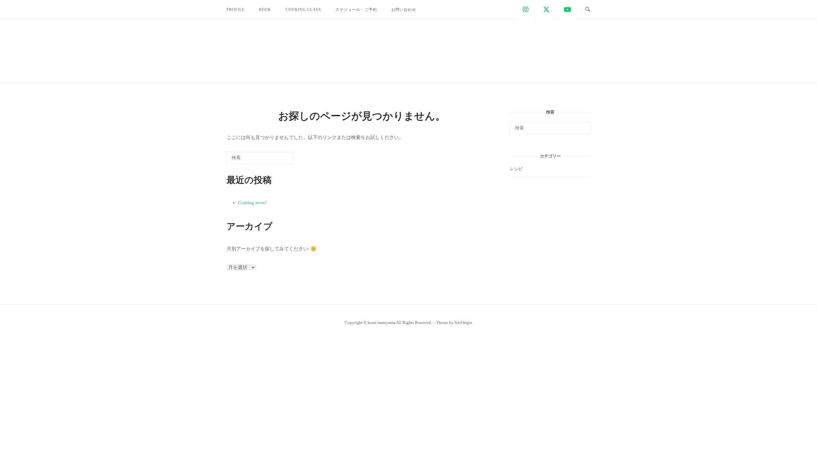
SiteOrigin (463, 322)
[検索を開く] (587, 9)
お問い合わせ (403, 9)
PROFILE (235, 9)
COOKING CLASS (303, 9)
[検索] (279, 160)
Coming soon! (252, 202)
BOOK (265, 9)
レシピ (516, 168)
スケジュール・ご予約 (356, 9)
